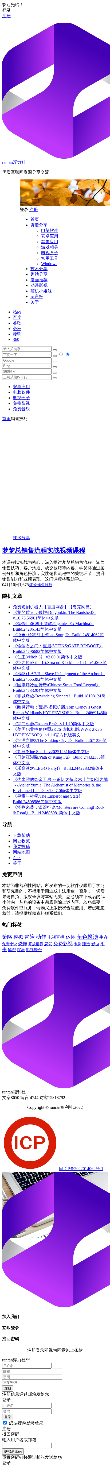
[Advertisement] (55, 476)
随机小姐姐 (41, 291)
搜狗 (17, 334)
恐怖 (22, 943)
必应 (17, 328)
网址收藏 (21, 841)
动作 (41, 937)
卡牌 (77, 944)
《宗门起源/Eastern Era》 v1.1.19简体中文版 (53, 724)
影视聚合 (34, 950)
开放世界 (35, 944)
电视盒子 (49, 252)
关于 (34, 302)
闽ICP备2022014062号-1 (81, 1168)
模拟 (18, 937)
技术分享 (39, 268)
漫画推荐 (39, 280)
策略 (7, 937)
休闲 (71, 937)
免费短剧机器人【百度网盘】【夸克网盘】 (53, 607)
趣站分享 (39, 274)
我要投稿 (21, 846)
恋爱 (48, 944)
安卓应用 (49, 236)
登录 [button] (6, 10)
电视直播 (56, 937)
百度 (17, 317)
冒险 (29, 937)
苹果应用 (49, 241)
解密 (12, 949)
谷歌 (17, 323)
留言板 (36, 296)
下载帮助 (21, 835)
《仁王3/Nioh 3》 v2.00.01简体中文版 (47, 657)
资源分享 (39, 225)
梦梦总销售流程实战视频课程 (43, 550)
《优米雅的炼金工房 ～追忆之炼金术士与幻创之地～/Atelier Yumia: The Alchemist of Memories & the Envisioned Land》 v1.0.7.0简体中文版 (60, 785)
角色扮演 (87, 937)
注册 (6, 16)
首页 (34, 219)
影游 (95, 944)
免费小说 (9, 944)
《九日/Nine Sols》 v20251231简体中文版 (51, 751)
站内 (17, 312)
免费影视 (21, 403)
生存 (103, 937)
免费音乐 (21, 409)
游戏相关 (49, 247)
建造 (86, 944)
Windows (49, 263)
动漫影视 (39, 285)
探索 (21, 950)
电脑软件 (49, 230)
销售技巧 (44, 585)
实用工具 (49, 258)
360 (16, 339)
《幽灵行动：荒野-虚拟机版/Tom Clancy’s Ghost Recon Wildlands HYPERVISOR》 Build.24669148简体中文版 (60, 712)
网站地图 (21, 852)
